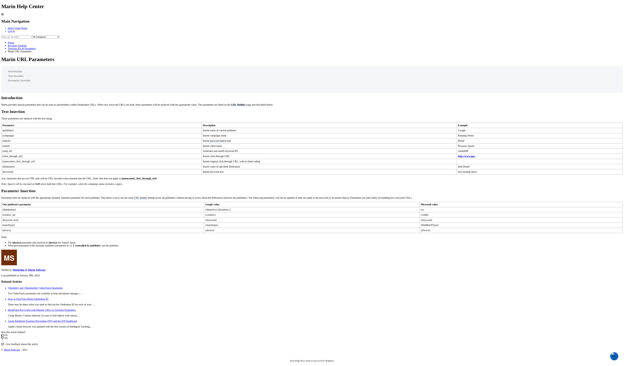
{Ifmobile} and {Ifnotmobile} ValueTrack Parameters (35, 288)
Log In (11, 31)
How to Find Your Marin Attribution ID (28, 299)
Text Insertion (16, 76)
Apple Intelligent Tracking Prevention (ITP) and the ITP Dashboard (42, 321)
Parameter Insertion (19, 80)
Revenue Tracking (17, 45)
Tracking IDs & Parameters (22, 48)
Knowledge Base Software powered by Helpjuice (312, 361)
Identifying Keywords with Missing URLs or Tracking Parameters (42, 310)
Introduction (15, 71)
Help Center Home (17, 28)
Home (11, 42)
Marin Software (12, 349)
